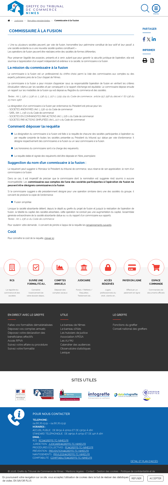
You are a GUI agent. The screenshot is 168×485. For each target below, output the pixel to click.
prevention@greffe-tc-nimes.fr (69, 451)
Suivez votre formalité (21, 348)
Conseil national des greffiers (130, 328)
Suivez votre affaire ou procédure (28, 344)
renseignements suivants (98, 225)
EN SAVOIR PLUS (22, 480)
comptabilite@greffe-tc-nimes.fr (71, 458)
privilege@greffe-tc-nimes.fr (71, 454)
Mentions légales (75, 471)
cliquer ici (49, 238)
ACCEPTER (155, 478)
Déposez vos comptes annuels (26, 328)
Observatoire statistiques (75, 348)
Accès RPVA (15, 340)
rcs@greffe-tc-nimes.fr (53, 440)
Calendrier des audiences (75, 344)
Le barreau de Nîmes (72, 324)
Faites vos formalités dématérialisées (30, 324)
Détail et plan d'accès (144, 461)
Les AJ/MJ (66, 340)
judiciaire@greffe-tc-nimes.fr (67, 444)
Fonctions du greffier (125, 324)
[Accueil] (9, 20)
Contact (90, 471)
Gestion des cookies (107, 471)
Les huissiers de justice (74, 332)
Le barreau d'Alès (70, 328)
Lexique (65, 352)
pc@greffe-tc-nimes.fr (79, 447)
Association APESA (72, 336)
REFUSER (136, 478)
